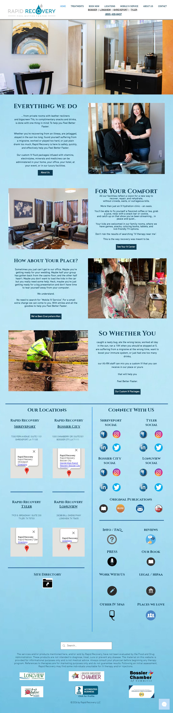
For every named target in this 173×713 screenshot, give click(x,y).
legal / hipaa (151, 574)
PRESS (112, 552)
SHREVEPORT (120, 10)
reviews (151, 530)
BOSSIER (92, 10)
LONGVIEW (105, 10)
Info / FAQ (112, 530)
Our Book (151, 552)
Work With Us (112, 574)
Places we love (151, 604)
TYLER (134, 10)
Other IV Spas (112, 604)
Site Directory (47, 574)
